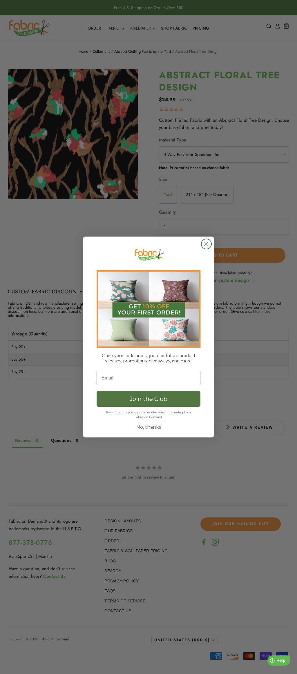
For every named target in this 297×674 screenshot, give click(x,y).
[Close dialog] (206, 244)
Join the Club (148, 398)
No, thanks (148, 427)
